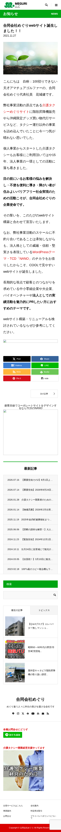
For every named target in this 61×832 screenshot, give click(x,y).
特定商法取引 (36, 811)
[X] (23, 713)
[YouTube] (33, 713)
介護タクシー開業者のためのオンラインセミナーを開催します (37, 499)
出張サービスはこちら (13, 806)
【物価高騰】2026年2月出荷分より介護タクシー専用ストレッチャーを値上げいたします (37, 509)
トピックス (44, 610)
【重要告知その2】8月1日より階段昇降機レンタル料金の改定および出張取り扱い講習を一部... (37, 480)
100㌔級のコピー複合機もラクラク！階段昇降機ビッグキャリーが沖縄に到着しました (37, 569)
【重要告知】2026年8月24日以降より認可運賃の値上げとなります (37, 489)
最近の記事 (17, 610)
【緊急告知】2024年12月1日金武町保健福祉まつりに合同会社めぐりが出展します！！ (37, 539)
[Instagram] (18, 713)
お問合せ (7, 816)
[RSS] (48, 713)
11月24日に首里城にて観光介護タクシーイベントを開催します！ (37, 549)
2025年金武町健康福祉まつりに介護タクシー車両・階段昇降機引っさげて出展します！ (37, 519)
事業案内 (7, 811)
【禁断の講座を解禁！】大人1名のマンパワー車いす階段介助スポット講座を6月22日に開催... (37, 529)
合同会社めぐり (30, 699)
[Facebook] (28, 713)
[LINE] (13, 713)
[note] (38, 713)
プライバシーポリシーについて (43, 817)
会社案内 (34, 806)
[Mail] (43, 713)
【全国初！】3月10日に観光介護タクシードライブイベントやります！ (37, 559)
